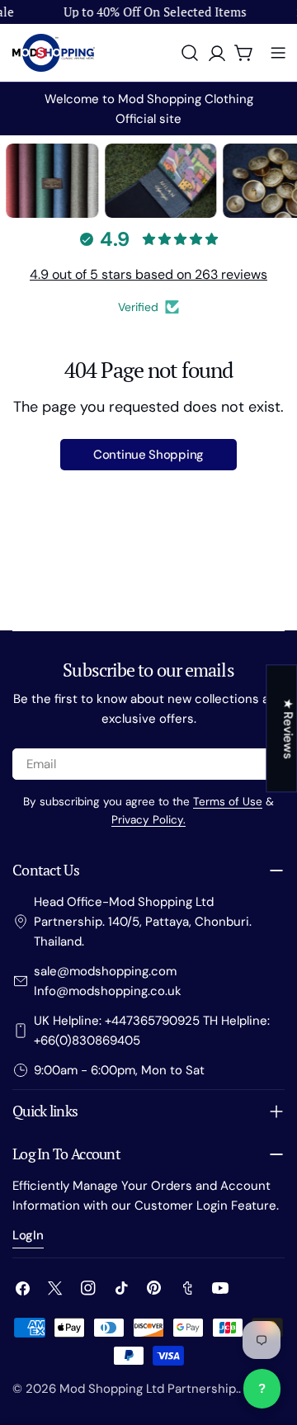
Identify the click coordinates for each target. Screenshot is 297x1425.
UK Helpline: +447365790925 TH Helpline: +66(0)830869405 (152, 1030)
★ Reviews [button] (288, 728)
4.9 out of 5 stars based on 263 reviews (148, 274)
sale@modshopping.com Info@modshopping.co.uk (108, 981)
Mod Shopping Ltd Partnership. (148, 1388)
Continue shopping (148, 454)
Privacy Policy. (148, 820)
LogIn (28, 1235)
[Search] (189, 52)
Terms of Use (227, 802)
